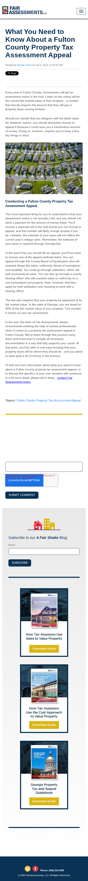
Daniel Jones (24, 65)
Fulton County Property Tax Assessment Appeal (49, 400)
